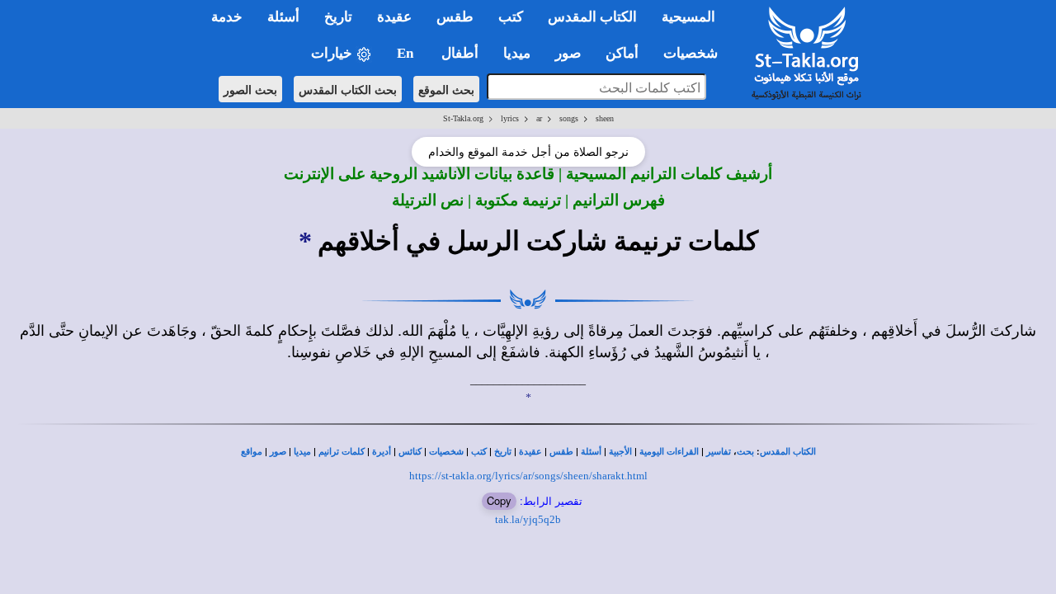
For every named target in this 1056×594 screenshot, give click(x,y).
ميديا (302, 451)
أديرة (381, 451)
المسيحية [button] (688, 17)
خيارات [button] (333, 53)
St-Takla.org (463, 118)
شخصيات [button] (695, 53)
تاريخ (503, 451)
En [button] (407, 53)
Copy (499, 500)
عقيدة (530, 451)
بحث (745, 451)
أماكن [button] (622, 53)
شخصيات (446, 451)
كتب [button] (510, 17)
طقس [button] (455, 17)
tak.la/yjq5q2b (528, 519)
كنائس (410, 451)
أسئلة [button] (283, 17)
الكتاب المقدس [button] (592, 17)
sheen (605, 118)
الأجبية (620, 451)
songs (568, 118)
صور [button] (568, 53)
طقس (561, 451)
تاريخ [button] (338, 17)
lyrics (510, 118)
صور (278, 451)
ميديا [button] (516, 53)
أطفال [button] (459, 53)
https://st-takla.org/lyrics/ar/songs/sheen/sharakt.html (528, 475)
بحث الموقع (446, 89)
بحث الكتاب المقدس (348, 89)
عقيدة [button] (394, 17)
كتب (479, 451)
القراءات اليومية (669, 451)
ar (539, 118)
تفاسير (718, 451)
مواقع (251, 451)
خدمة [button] (227, 17)
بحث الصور (250, 89)
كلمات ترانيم (341, 451)
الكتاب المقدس (788, 451)
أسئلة (591, 451)
